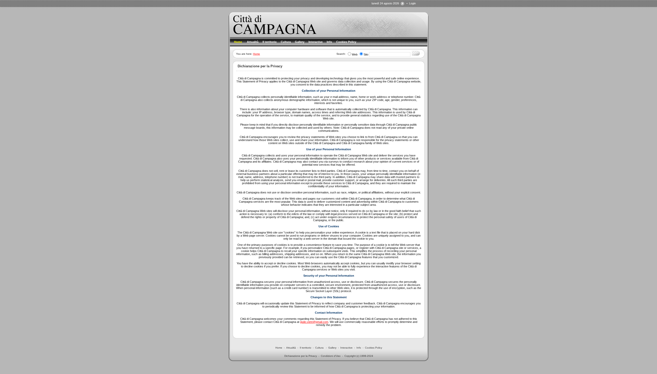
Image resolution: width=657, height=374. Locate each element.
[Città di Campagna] (274, 33)
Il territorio (305, 347)
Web (355, 54)
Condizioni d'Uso (331, 355)
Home (256, 53)
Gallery (332, 347)
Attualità (291, 347)
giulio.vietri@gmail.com (314, 321)
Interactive (346, 347)
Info (358, 347)
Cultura (319, 347)
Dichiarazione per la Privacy (300, 355)
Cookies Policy (373, 347)
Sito (366, 54)
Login (412, 3)
